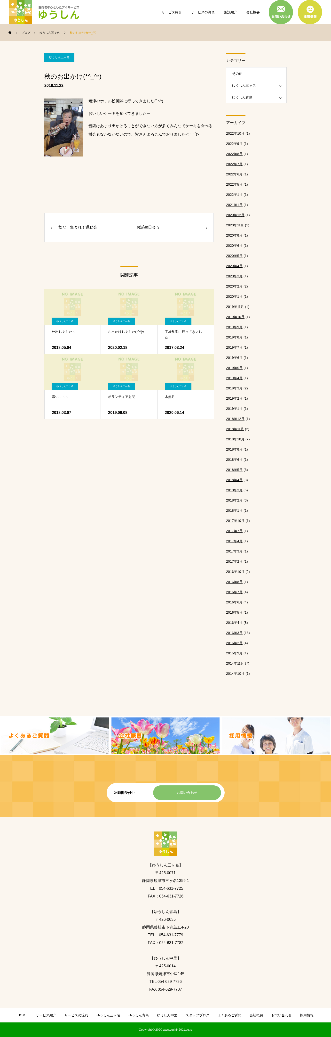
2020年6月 (234, 245)
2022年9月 (234, 144)
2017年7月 (234, 531)
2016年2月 (234, 643)
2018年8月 (234, 449)
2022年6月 (234, 174)
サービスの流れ (203, 12)
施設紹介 (230, 12)
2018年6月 (234, 459)
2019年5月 (234, 368)
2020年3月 (234, 276)
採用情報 (307, 1015)
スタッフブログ (197, 1015)
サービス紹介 (172, 12)
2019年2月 (234, 398)
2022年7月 (234, 164)
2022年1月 (234, 195)
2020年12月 (235, 215)
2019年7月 (234, 347)
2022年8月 (234, 154)
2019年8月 (234, 337)
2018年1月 (234, 510)
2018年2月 (234, 500)
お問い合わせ (187, 793)
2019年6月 (234, 358)
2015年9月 (234, 653)
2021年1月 (234, 205)
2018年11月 (235, 429)
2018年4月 (234, 480)
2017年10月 (235, 521)
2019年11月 (235, 307)
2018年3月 (234, 490)
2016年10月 (235, 572)
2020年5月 (234, 256)
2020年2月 (234, 286)
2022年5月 (234, 184)
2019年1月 (234, 409)
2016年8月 (234, 582)
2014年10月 (235, 673)
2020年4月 (234, 266)
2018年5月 (234, 470)
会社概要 (253, 12)
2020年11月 (235, 225)
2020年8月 (234, 235)
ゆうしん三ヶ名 (59, 57)
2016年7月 (234, 592)
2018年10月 (235, 439)
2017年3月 (234, 551)
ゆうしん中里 (167, 1015)
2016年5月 (234, 612)
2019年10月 (235, 317)
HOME (22, 1015)
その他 (237, 73)
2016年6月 (234, 602)
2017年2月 (234, 561)
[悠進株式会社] (45, 12)
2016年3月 (234, 633)
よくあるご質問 (229, 1015)
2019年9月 (234, 327)
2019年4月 (234, 378)
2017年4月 (234, 541)
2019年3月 (234, 388)
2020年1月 (234, 296)
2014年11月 (235, 663)
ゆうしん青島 (242, 97)
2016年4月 (234, 623)
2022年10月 (235, 133)
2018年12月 (235, 419)
